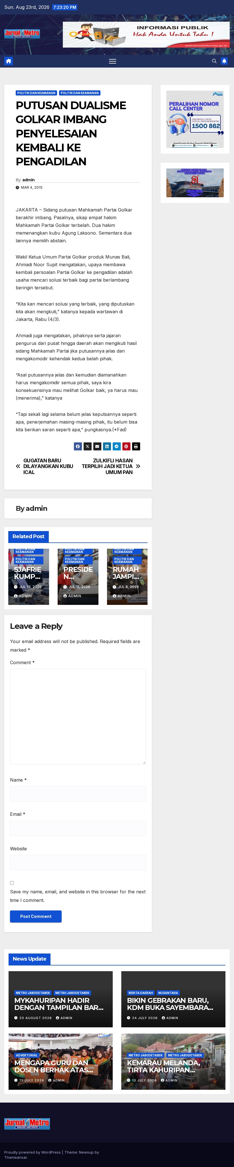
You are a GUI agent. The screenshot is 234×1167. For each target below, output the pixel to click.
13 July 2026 (32, 1080)
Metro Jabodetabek (33, 993)
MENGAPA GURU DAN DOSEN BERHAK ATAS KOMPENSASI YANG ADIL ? (58, 1070)
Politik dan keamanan (80, 93)
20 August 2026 (36, 1018)
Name (18, 780)
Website (18, 848)
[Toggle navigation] (113, 61)
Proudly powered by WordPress (33, 1152)
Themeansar (15, 1157)
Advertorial (27, 1055)
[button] (214, 61)
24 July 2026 (145, 1018)
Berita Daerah (141, 993)
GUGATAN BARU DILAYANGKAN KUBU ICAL (48, 466)
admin (28, 179)
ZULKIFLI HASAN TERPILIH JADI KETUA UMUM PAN (107, 466)
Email (17, 814)
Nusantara (168, 993)
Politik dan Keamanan (36, 93)
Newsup (86, 1152)
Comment (22, 662)
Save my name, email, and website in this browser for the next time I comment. (78, 896)
